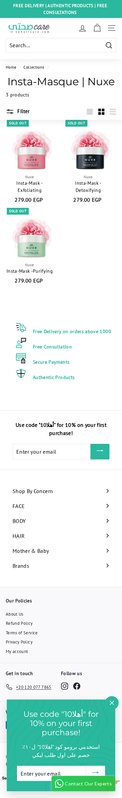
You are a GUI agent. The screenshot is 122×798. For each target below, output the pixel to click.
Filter (23, 111)
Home (11, 67)
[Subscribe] (99, 451)
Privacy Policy (19, 642)
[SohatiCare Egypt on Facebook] (76, 685)
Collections (33, 67)
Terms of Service (22, 633)
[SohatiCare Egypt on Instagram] (64, 685)
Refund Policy (19, 623)
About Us (14, 614)
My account (17, 651)
